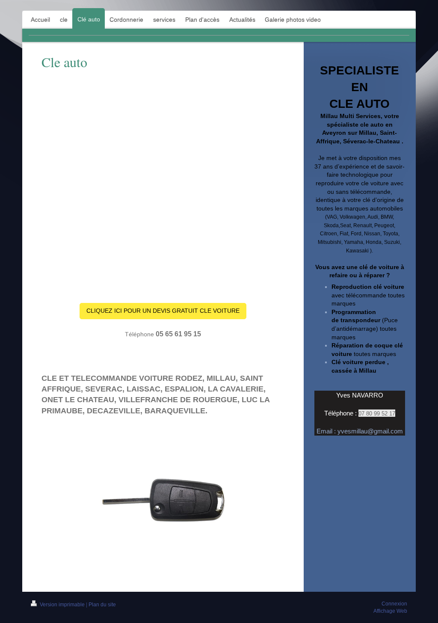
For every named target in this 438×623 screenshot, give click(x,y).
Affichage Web (390, 611)
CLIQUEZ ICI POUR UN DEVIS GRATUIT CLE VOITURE (163, 310)
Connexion (394, 604)
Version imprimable (62, 605)
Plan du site (102, 605)
